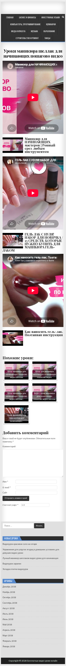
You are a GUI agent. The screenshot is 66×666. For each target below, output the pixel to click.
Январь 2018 (9, 646)
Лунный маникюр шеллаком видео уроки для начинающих (30, 558)
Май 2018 (7, 624)
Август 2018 (9, 608)
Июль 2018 (8, 614)
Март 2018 (8, 635)
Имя (5, 481)
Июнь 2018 (8, 619)
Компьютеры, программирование (25, 24)
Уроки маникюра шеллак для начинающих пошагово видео (33, 53)
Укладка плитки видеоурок (15, 569)
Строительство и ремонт (27, 38)
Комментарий (9, 446)
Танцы (47, 38)
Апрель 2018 (9, 630)
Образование (49, 31)
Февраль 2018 (9, 641)
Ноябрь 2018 (9, 592)
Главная (9, 17)
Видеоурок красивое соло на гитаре (20, 544)
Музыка (34, 31)
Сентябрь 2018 (10, 603)
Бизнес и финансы (27, 17)
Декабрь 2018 (9, 586)
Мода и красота (18, 31)
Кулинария (51, 24)
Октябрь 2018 (9, 597)
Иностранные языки (50, 17)
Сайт (5, 492)
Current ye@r (10, 505)
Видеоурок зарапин (12, 563)
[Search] (63, 17)
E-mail (7, 487)
